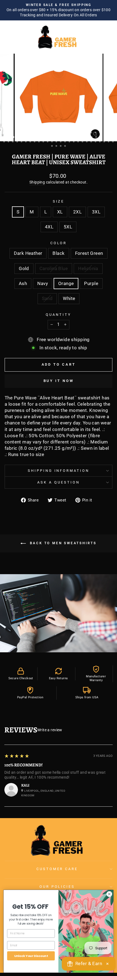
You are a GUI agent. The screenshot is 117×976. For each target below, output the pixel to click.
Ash (23, 283)
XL (60, 212)
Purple (91, 283)
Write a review (49, 730)
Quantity (58, 315)
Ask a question (58, 482)
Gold (24, 268)
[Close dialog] (109, 894)
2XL (77, 212)
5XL (68, 227)
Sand (47, 298)
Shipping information (59, 471)
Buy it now (59, 381)
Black (58, 253)
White (69, 298)
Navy (42, 283)
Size (58, 201)
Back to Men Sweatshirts (62, 543)
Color (58, 243)
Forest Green (89, 253)
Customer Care (57, 869)
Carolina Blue (53, 268)
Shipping (37, 182)
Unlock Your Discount (31, 955)
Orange (66, 283)
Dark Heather (28, 253)
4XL (49, 227)
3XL (96, 212)
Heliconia (88, 268)
